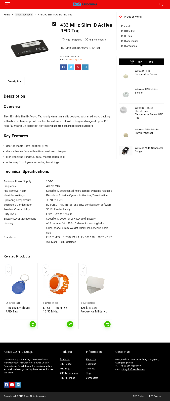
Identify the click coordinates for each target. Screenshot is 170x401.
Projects (90, 368)
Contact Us (92, 378)
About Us (91, 359)
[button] (54, 24)
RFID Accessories (69, 373)
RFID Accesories (129, 41)
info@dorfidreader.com (133, 369)
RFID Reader (66, 364)
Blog (88, 373)
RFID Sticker (138, 396)
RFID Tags (126, 36)
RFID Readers (128, 31)
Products (126, 26)
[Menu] (8, 4)
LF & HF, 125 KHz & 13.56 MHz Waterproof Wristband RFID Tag (56, 313)
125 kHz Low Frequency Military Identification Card (93, 311)
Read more (33, 324)
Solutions (91, 364)
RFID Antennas (129, 46)
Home (7, 14)
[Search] (161, 4)
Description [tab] (14, 81)
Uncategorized (24, 14)
